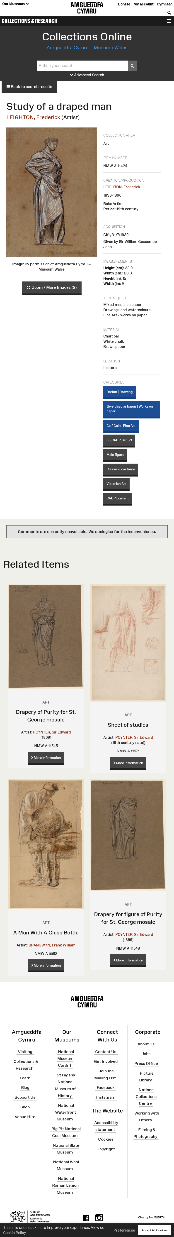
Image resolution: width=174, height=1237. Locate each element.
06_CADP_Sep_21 (119, 440)
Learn (25, 1078)
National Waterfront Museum (65, 1112)
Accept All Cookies (154, 1230)
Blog (25, 1087)
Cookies (105, 1139)
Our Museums (14, 4)
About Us (146, 1044)
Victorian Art (116, 484)
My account (143, 4)
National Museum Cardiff (65, 1058)
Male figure (115, 455)
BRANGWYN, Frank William (52, 945)
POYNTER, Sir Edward (52, 732)
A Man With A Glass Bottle (46, 932)
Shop (25, 1107)
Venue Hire (25, 1117)
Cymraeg (164, 4)
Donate (124, 4)
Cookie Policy (14, 1233)
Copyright (106, 1149)
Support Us (25, 1097)
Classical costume (120, 469)
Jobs (146, 1053)
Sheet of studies (128, 725)
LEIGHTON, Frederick (33, 117)
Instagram (105, 1097)
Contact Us (105, 1051)
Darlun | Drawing (119, 392)
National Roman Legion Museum (65, 1185)
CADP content (117, 498)
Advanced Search (88, 75)
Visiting (25, 1051)
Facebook (106, 1087)
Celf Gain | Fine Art (120, 426)
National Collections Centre (146, 1097)
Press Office (146, 1063)
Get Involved (106, 1061)
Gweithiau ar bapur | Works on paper (129, 408)
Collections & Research (29, 20)
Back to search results (31, 86)
